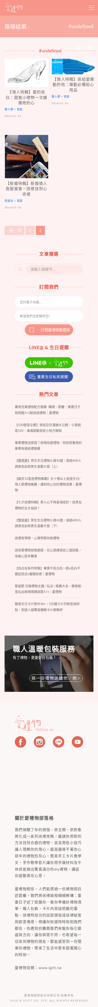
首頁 (20, 109)
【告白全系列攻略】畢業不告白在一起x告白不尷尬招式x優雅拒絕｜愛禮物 (47, 571)
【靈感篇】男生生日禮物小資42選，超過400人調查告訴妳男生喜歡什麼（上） (48, 463)
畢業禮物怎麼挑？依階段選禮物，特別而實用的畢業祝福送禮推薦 (48, 445)
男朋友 (9, 200)
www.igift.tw (50, 967)
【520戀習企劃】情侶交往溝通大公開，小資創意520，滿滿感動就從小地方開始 (48, 427)
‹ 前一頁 (14, 230)
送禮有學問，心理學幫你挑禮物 (37, 538)
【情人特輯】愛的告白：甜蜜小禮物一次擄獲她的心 (26, 97)
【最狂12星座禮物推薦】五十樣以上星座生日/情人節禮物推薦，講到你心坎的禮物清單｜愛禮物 (48, 484)
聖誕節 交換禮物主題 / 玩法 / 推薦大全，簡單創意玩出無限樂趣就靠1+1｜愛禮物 (48, 589)
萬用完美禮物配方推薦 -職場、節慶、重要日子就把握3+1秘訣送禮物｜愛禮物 (47, 409)
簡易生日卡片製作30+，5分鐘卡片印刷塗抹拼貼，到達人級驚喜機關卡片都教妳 (47, 606)
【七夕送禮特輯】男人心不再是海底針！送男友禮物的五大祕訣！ (48, 505)
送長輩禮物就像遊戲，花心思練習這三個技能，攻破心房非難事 (48, 553)
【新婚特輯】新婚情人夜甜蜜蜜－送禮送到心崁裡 (26, 189)
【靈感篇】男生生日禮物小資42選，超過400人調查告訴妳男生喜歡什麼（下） (48, 523)
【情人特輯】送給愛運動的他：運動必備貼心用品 (73, 84)
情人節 (9, 109)
